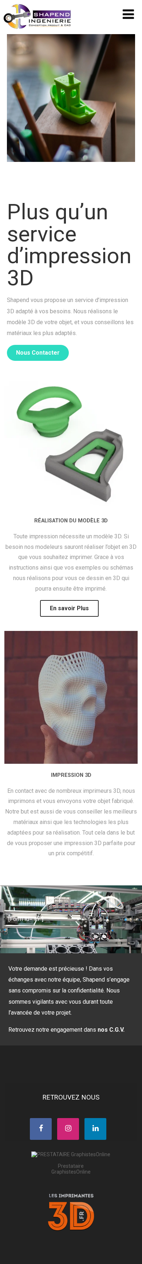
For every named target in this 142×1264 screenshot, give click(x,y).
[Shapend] (38, 31)
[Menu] (128, 14)
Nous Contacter (38, 352)
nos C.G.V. (111, 1029)
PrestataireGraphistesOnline (71, 1169)
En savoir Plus (69, 608)
